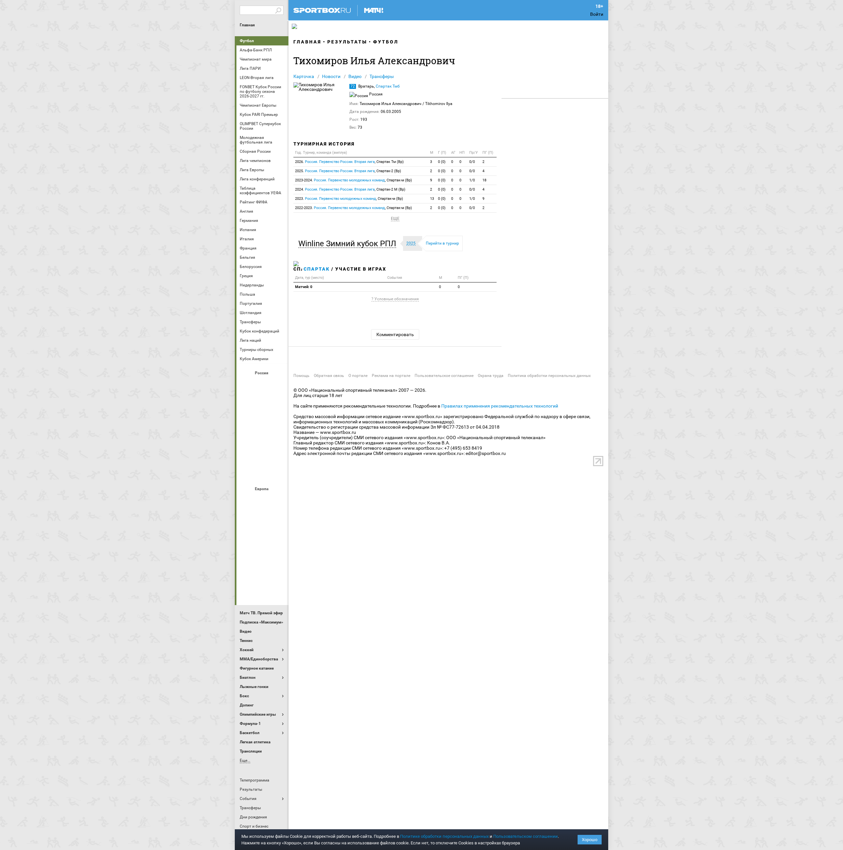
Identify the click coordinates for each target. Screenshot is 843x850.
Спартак (262, 455)
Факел (278, 455)
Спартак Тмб (388, 86)
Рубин (246, 455)
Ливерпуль (246, 535)
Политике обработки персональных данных (444, 836)
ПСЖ (278, 553)
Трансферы (381, 76)
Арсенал (246, 500)
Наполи (262, 553)
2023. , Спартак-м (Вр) (349, 199)
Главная (247, 25)
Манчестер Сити (262, 535)
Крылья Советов (262, 420)
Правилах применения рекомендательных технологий (499, 406)
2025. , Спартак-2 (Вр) (348, 171)
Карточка (303, 76)
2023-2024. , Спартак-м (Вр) (353, 180)
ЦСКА (262, 473)
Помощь (301, 376)
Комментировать (395, 334)
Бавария (278, 500)
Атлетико (262, 500)
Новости (331, 76)
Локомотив (278, 420)
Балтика (278, 384)
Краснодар (246, 420)
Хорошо (589, 839)
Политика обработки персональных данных (549, 376)
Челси (278, 571)
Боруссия (262, 518)
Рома (262, 571)
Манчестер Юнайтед (278, 535)
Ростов (262, 437)
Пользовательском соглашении (525, 836)
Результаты (347, 41)
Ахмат (262, 384)
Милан (246, 553)
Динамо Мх (246, 402)
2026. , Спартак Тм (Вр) (349, 162)
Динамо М (262, 402)
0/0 (472, 162)
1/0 (472, 180)
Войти (596, 14)
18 (484, 180)
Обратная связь (329, 376)
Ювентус (262, 589)
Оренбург (246, 437)
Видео (355, 76)
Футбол (247, 41)
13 (432, 199)
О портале (357, 376)
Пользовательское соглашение (444, 376)
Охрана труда (490, 376)
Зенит (278, 402)
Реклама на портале (391, 376)
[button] (349, 243)
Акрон (246, 384)
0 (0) (442, 162)
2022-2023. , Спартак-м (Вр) (353, 208)
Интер (278, 518)
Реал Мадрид (246, 571)
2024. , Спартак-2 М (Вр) (350, 189)
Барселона (246, 518)
